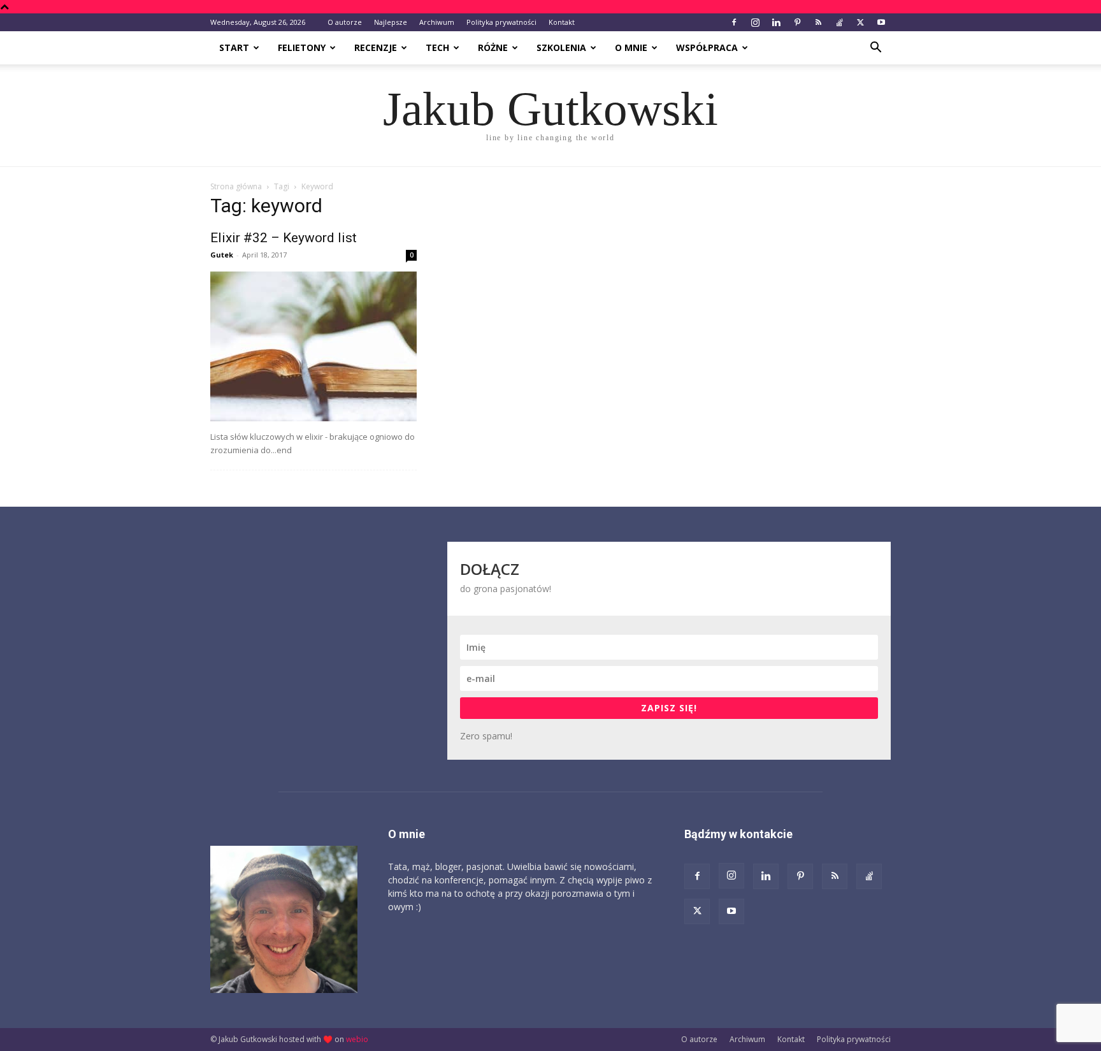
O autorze (344, 22)
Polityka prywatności (501, 22)
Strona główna (236, 186)
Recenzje (375, 47)
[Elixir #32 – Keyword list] (313, 346)
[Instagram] (755, 22)
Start (234, 47)
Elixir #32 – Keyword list (283, 237)
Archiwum (436, 22)
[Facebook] (734, 22)
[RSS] (818, 22)
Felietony (302, 47)
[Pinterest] (797, 22)
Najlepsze (390, 22)
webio (357, 1039)
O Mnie (631, 47)
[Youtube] (881, 22)
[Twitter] (860, 22)
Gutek (221, 254)
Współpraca (707, 47)
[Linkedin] (776, 22)
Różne (493, 47)
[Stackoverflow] (839, 22)
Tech (437, 47)
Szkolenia (561, 47)
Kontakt (562, 22)
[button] (875, 49)
